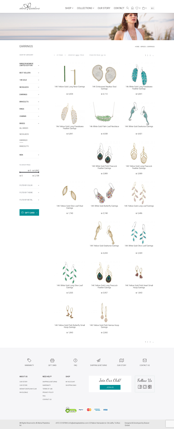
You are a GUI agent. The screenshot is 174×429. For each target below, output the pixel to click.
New (77, 55)
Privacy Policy (48, 392)
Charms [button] (23, 116)
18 (102, 55)
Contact (119, 8)
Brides (143, 47)
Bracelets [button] (24, 102)
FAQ (44, 396)
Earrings (23, 140)
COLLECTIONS (85, 8)
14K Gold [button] (23, 80)
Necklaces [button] (24, 87)
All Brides (24, 128)
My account (70, 382)
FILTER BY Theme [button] (26, 192)
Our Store (23, 385)
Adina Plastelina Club (28, 389)
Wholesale (24, 392)
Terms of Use (47, 389)
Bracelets (24, 146)
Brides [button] (22, 123)
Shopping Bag (71, 385)
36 (105, 55)
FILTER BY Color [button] (26, 185)
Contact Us (47, 399)
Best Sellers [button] (25, 73)
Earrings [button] (23, 94)
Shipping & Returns (50, 382)
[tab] (29, 64)
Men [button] (21, 155)
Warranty (47, 385)
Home (137, 47)
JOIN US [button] (110, 387)
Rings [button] (22, 109)
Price (82, 55)
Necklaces (24, 134)
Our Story (104, 8)
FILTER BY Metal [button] (26, 200)
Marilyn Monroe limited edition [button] (26, 64)
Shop (68, 8)
